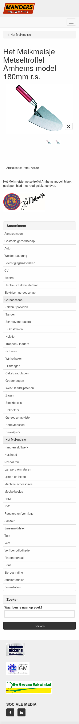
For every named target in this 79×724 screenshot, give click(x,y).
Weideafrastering (15, 255)
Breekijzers (12, 432)
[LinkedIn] (21, 712)
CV (6, 270)
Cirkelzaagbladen (17, 373)
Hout (7, 565)
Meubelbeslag (13, 491)
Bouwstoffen (12, 587)
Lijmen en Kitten (15, 477)
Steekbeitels (13, 402)
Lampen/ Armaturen (17, 469)
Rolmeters (12, 410)
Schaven (11, 351)
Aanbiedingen (13, 233)
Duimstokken (14, 329)
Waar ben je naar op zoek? (23, 607)
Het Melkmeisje (15, 439)
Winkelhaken (14, 358)
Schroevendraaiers (18, 322)
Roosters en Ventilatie (18, 513)
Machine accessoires (18, 484)
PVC (7, 506)
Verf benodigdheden (17, 550)
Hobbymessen (15, 425)
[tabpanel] (49, 142)
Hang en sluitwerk (16, 447)
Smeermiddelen (14, 528)
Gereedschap (13, 300)
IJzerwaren (11, 462)
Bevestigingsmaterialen (19, 263)
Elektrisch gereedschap (20, 292)
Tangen (10, 314)
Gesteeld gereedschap (19, 241)
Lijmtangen (12, 366)
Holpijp (10, 336)
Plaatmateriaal (14, 558)
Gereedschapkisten (18, 417)
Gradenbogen (14, 380)
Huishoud (10, 454)
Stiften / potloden (16, 307)
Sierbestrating (13, 572)
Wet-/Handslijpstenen (19, 388)
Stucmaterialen (14, 580)
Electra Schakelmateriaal (20, 285)
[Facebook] (10, 712)
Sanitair (9, 521)
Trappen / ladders (17, 344)
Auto (7, 248)
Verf (7, 543)
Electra (9, 278)
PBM (7, 499)
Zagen (9, 395)
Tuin (7, 535)
